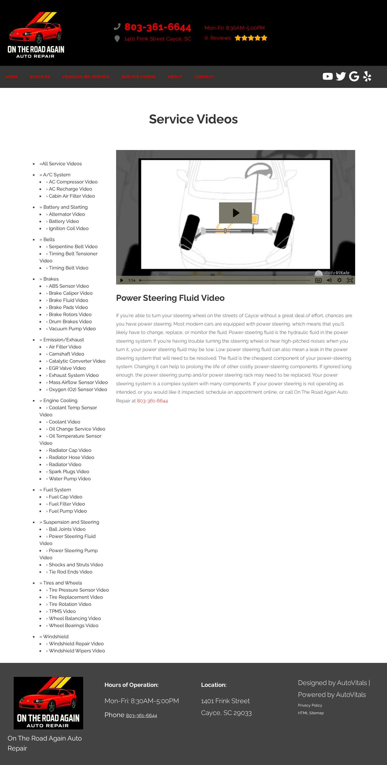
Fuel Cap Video (65, 496)
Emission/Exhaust (63, 339)
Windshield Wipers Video (77, 650)
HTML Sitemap (311, 713)
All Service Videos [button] (62, 163)
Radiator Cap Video (70, 450)
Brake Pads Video (68, 307)
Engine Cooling (60, 400)
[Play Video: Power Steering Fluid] (235, 212)
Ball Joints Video (67, 529)
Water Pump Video (70, 478)
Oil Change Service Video (77, 429)
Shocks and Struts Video (76, 564)
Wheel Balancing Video (75, 618)
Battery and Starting (65, 207)
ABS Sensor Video (69, 286)
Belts (49, 239)
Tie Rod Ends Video (70, 571)
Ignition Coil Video (69, 228)
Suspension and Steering (71, 522)
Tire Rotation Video (70, 604)
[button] (327, 76)
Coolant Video (64, 421)
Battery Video (64, 221)
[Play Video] (121, 280)
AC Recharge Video (70, 189)
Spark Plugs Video (69, 471)
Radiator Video (65, 464)
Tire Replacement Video (76, 597)
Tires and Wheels (62, 583)
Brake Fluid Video (68, 300)
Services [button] (40, 76)
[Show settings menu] (339, 280)
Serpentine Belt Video (73, 246)
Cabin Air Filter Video (72, 196)
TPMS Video (62, 611)
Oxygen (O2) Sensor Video (78, 389)
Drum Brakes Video (70, 321)
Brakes (51, 279)
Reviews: (218, 37)
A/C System (57, 174)
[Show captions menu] (318, 280)
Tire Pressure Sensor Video (79, 590)
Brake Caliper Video (71, 293)
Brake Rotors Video (70, 314)
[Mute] (329, 280)
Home (11, 76)
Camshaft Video (66, 354)
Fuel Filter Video (67, 504)
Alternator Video (67, 214)
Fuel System (57, 489)
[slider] (225, 280)
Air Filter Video (65, 346)
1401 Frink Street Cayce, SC (158, 39)
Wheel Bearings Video (73, 625)
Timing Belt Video (68, 268)
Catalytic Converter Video (77, 361)
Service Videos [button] (138, 76)
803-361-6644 (152, 400)
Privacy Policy (310, 705)
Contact (204, 76)
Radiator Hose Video (71, 457)
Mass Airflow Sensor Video (78, 382)
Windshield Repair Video (76, 643)
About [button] (174, 76)
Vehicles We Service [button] (86, 76)
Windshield (55, 636)
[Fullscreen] (350, 280)
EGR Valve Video (67, 368)
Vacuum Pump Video (72, 328)
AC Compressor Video (73, 181)
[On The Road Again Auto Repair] (36, 33)
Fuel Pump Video (68, 511)
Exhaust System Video (74, 375)
